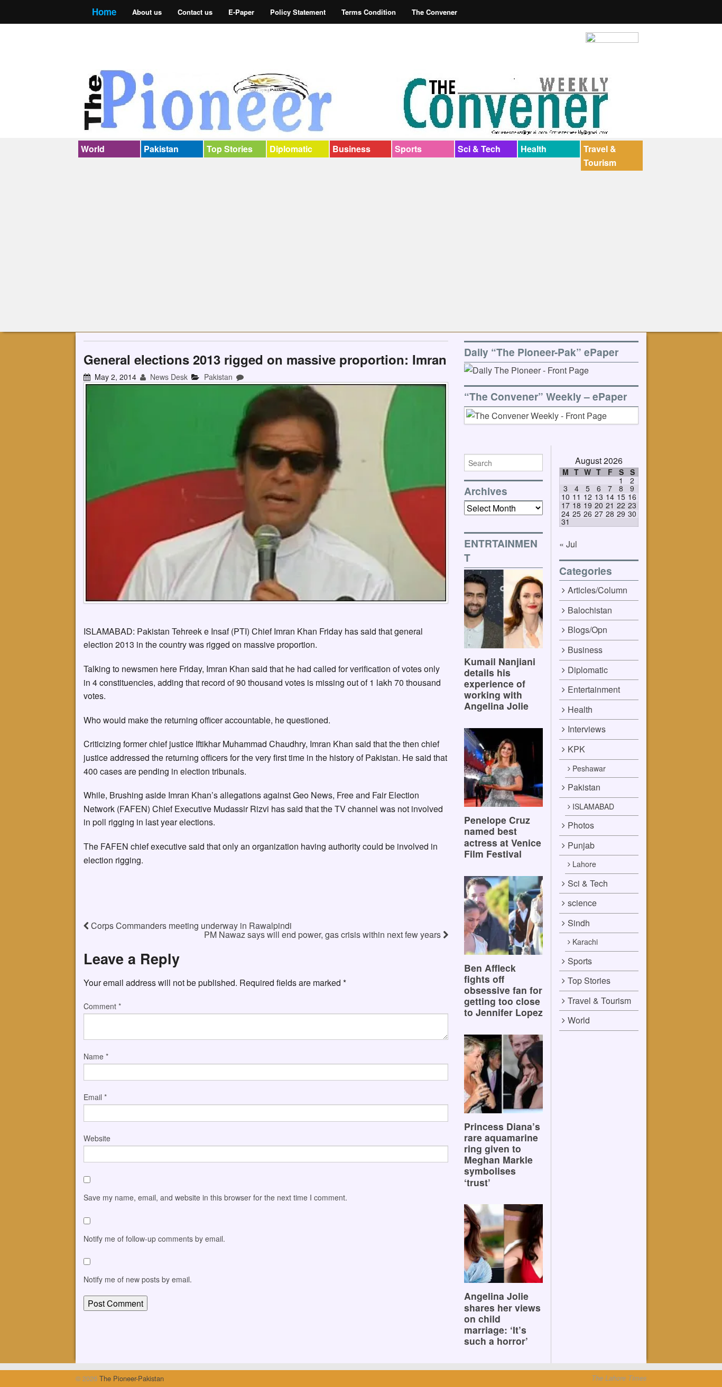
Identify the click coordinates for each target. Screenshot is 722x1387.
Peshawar (589, 768)
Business (351, 149)
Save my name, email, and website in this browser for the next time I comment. (215, 1197)
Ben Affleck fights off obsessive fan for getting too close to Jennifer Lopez (503, 990)
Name (96, 1056)
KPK (576, 749)
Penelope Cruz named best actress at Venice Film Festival (502, 836)
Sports (408, 149)
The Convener (434, 12)
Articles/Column (597, 590)
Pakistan (161, 149)
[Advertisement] (361, 250)
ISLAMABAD (593, 806)
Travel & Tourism (600, 156)
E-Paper (241, 12)
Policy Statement (298, 12)
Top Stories (230, 149)
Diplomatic (291, 149)
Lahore (584, 864)
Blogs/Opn (587, 629)
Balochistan (590, 610)
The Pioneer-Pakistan (130, 1378)
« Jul (568, 544)
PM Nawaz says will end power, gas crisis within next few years (323, 934)
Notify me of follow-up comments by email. (154, 1238)
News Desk (168, 376)
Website (97, 1138)
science (582, 903)
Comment (102, 1006)
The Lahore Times (618, 1378)
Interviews (587, 729)
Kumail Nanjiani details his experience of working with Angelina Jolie (499, 683)
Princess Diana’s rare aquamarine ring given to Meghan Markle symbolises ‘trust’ (502, 1154)
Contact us (195, 12)
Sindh (579, 923)
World (93, 149)
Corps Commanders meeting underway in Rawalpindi (190, 925)
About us (147, 12)
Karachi (585, 941)
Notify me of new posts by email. (138, 1279)
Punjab (581, 845)
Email (95, 1097)
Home (104, 11)
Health (534, 149)
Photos (581, 825)
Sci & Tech (479, 149)
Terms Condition (368, 12)
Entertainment (594, 689)
